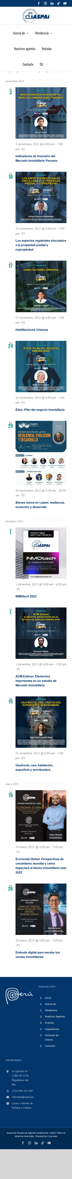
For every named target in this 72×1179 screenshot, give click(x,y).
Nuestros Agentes (55, 1016)
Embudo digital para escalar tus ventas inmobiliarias (38, 954)
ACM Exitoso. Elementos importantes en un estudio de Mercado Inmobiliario (36, 680)
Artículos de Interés (52, 1037)
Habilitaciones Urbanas (32, 329)
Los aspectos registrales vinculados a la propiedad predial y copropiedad (41, 245)
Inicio (48, 997)
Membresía (51, 1010)
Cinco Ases (52, 1136)
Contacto (50, 1045)
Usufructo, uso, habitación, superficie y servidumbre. (34, 767)
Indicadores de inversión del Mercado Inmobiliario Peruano (37, 158)
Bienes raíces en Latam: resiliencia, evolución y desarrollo (40, 504)
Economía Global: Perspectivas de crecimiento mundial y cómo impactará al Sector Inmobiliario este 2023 (41, 865)
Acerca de (50, 1004)
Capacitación (52, 1029)
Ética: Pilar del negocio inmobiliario (40, 409)
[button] (41, 64)
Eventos (49, 1022)
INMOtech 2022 (26, 596)
